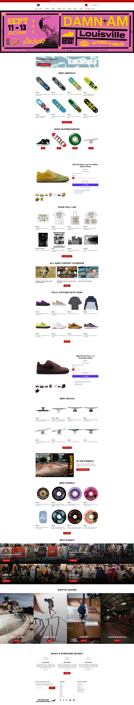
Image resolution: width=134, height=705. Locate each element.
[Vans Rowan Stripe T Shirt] (75, 303)
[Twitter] (70, 700)
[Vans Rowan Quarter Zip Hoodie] (90, 303)
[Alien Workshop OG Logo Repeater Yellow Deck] (90, 83)
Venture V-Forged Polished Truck (90, 441)
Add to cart (85, 181)
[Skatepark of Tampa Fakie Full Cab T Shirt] (59, 217)
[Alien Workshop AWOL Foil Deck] (75, 83)
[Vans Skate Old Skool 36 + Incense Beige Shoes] (59, 303)
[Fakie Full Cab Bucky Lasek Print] (43, 239)
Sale (64, 8)
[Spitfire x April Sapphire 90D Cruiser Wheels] (43, 516)
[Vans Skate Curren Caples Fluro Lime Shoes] (43, 325)
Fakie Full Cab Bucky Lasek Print (43, 250)
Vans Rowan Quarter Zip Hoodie (90, 313)
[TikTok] (66, 700)
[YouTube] (73, 700)
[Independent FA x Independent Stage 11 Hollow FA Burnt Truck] (59, 409)
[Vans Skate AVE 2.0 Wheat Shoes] (75, 325)
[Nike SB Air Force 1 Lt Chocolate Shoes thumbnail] (37, 386)
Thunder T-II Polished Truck (73, 441)
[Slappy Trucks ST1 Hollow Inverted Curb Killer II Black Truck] (43, 409)
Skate (40, 8)
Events (69, 8)
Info (93, 8)
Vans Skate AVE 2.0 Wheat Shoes (75, 335)
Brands (59, 8)
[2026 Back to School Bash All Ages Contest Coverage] (46, 272)
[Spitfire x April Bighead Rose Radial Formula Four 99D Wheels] (59, 516)
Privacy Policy (80, 685)
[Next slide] (131, 31)
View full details (85, 171)
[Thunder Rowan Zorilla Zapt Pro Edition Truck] (75, 409)
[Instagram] (60, 700)
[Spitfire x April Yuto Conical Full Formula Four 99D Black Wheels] (75, 516)
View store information (78, 384)
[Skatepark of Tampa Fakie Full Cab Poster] (59, 239)
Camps (81, 8)
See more (67, 285)
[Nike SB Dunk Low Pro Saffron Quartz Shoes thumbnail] (37, 195)
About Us (79, 683)
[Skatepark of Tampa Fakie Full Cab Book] (43, 217)
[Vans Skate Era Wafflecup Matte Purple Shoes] (43, 303)
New (37, 8)
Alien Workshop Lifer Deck (57, 94)
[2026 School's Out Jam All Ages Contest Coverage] (67, 272)
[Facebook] (63, 700)
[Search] (86, 5)
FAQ (78, 686)
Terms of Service (81, 691)
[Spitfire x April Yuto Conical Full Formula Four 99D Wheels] (90, 516)
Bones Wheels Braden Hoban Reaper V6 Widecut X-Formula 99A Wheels (59, 505)
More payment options (85, 187)
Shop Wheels (67, 533)
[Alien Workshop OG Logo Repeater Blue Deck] (43, 105)
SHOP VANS (67, 341)
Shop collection (67, 447)
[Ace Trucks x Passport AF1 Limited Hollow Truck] (43, 431)
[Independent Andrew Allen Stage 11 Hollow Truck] (90, 409)
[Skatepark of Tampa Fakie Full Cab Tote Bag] (75, 217)
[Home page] (38, 5)
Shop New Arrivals (67, 122)
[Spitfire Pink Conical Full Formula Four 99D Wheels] (90, 493)
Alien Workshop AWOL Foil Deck (75, 94)
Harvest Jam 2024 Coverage (85, 281)
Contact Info (80, 687)
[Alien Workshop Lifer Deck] (59, 83)
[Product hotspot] (50, 457)
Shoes (53, 8)
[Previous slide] (3, 31)
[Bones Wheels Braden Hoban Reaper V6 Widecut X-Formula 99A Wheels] (59, 493)
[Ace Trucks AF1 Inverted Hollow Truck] (59, 431)
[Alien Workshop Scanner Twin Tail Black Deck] (90, 105)
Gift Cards (88, 8)
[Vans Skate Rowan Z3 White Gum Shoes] (59, 325)
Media (75, 8)
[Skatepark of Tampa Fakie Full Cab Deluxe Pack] (90, 217)
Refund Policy (80, 690)
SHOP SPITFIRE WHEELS (83, 469)
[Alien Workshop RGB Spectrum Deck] (75, 105)
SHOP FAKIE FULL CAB (67, 256)
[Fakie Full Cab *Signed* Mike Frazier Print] (75, 239)
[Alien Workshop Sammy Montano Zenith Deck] (43, 83)
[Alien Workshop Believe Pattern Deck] (59, 105)
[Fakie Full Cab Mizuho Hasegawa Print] (90, 239)
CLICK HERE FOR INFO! (44, 64)
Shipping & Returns (81, 689)
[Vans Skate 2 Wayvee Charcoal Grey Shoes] (90, 325)
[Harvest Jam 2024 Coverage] (88, 272)
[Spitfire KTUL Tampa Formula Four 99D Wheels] (43, 493)
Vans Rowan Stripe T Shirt (73, 313)
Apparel (47, 8)
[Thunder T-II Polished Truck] (75, 431)
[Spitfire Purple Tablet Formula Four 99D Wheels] (75, 493)
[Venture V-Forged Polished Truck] (90, 431)
